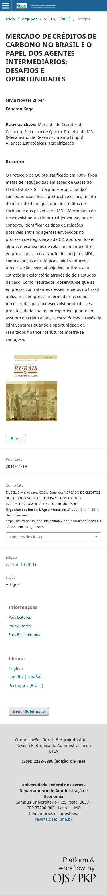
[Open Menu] (5, 5)
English (16, 668)
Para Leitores (20, 617)
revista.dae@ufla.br (53, 819)
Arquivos (29, 18)
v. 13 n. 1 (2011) (57, 18)
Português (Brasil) (26, 685)
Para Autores (20, 625)
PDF (17, 438)
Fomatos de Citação (26, 536)
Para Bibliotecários (24, 634)
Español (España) (25, 677)
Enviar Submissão (29, 711)
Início (10, 18)
